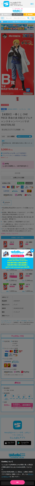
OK (17, 482)
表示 (32, 4)
